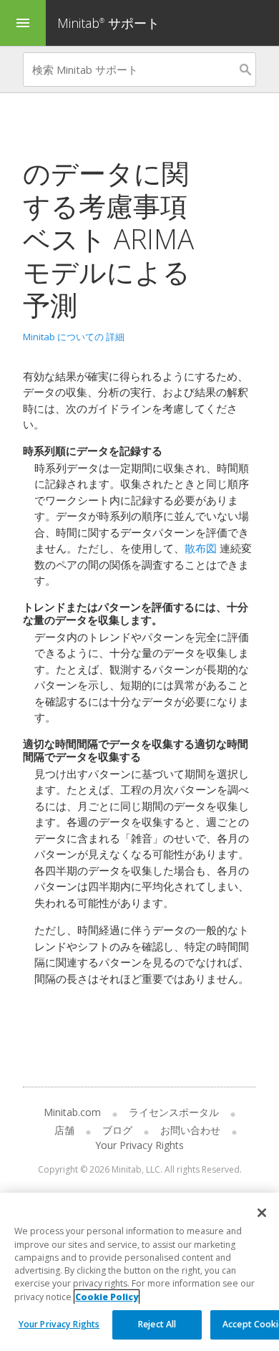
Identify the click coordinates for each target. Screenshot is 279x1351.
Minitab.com (72, 1112)
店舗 (64, 1130)
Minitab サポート (108, 23)
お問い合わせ (190, 1130)
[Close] (262, 1213)
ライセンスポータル (174, 1112)
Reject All (157, 1324)
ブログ (117, 1130)
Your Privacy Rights (59, 1324)
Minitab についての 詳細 (73, 336)
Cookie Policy (106, 1297)
